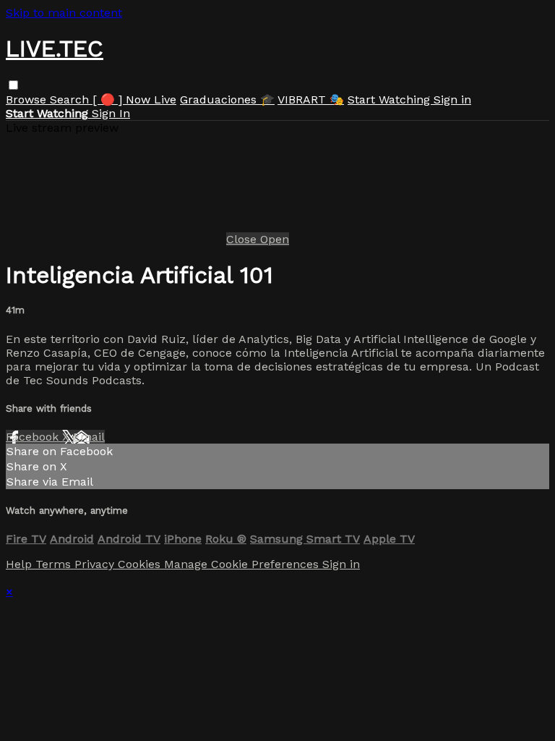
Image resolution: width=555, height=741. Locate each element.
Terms (54, 564)
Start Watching (391, 99)
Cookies (141, 564)
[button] (13, 85)
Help (20, 564)
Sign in (452, 99)
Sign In (111, 113)
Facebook (34, 437)
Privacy (96, 564)
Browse (28, 99)
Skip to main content (64, 13)
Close (243, 239)
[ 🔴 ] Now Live (134, 99)
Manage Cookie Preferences (243, 564)
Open (274, 239)
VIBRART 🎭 (311, 99)
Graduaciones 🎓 (227, 99)
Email (89, 437)
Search (71, 99)
